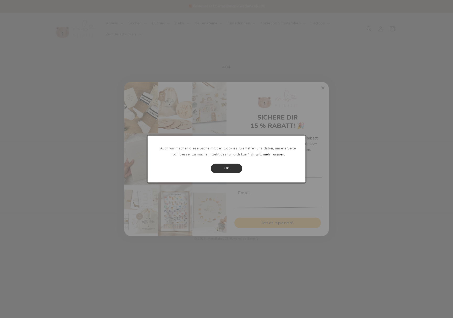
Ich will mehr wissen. (267, 154)
